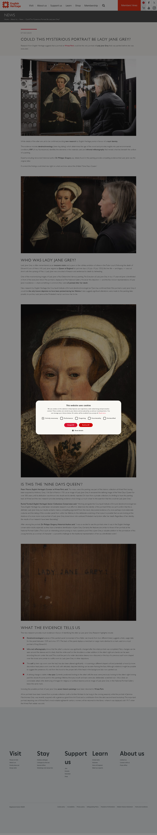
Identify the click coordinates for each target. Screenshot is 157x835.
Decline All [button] (85, 425)
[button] (78, 430)
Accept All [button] (70, 425)
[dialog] (78, 417)
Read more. (102, 413)
